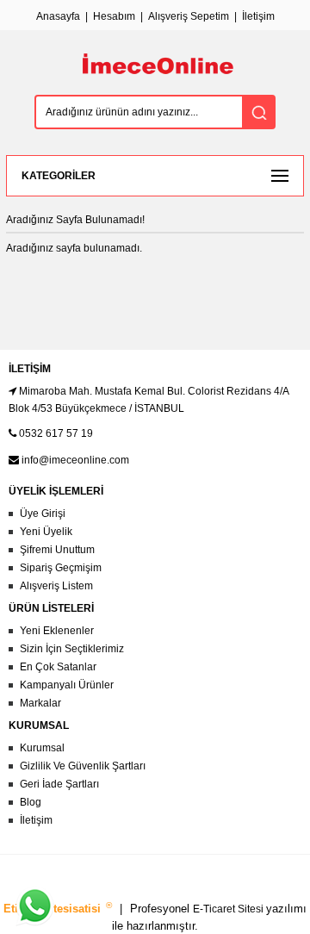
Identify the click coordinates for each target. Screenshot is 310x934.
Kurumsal (42, 748)
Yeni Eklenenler (57, 631)
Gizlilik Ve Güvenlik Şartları (83, 766)
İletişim (258, 16)
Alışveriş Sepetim (188, 16)
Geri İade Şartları (59, 784)
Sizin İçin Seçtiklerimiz (72, 649)
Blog (30, 802)
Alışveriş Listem (56, 586)
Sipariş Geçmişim (61, 568)
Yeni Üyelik (46, 532)
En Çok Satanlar (58, 667)
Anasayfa (58, 16)
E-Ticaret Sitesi (229, 909)
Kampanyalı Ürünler (67, 685)
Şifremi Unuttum (57, 550)
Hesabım (114, 16)
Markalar (40, 703)
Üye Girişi (42, 513)
